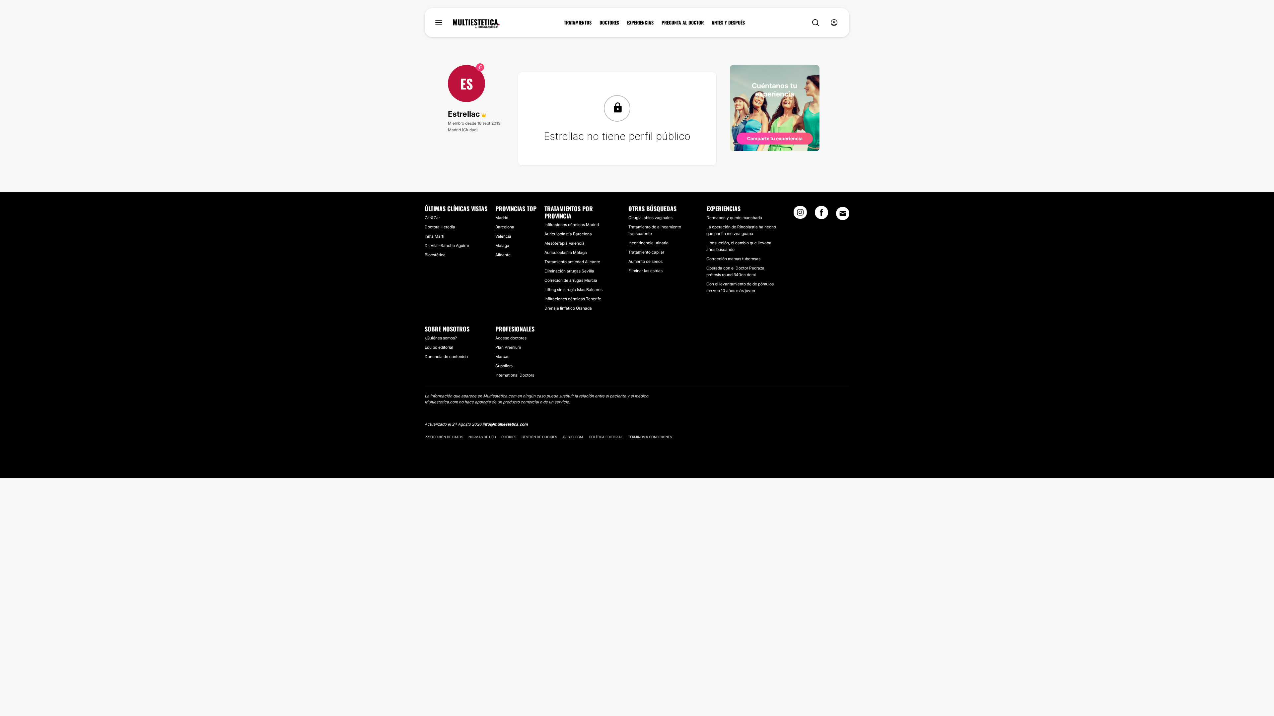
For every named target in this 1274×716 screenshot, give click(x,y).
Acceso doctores (511, 337)
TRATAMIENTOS (578, 22)
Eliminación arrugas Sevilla (569, 270)
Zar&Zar (432, 217)
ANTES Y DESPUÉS (728, 22)
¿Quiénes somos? (441, 337)
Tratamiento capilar (646, 252)
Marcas (502, 356)
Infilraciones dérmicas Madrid (571, 224)
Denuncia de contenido (446, 356)
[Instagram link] (800, 214)
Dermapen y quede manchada (734, 217)
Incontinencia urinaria (648, 242)
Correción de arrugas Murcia (570, 280)
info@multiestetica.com (505, 424)
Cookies (508, 437)
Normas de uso (482, 437)
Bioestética (435, 254)
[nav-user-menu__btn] (834, 23)
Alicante (503, 254)
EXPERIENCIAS (640, 22)
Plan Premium (508, 347)
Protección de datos (444, 437)
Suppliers (504, 365)
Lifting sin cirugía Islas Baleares (573, 289)
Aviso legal (573, 437)
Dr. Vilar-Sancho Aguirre (447, 245)
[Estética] (476, 24)
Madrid (501, 217)
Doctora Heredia (440, 226)
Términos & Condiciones (650, 437)
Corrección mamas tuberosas (733, 258)
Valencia (503, 236)
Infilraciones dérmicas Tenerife (572, 298)
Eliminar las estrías (645, 270)
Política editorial (606, 437)
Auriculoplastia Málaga (565, 252)
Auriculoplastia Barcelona (568, 233)
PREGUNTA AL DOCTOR (683, 22)
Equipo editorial (439, 347)
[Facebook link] (821, 214)
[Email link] (842, 213)
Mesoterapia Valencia (564, 243)
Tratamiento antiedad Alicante (572, 261)
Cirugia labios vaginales (650, 217)
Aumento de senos (645, 261)
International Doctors (514, 375)
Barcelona (504, 226)
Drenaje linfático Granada (568, 308)
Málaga (502, 245)
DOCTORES (609, 22)
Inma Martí (434, 236)
